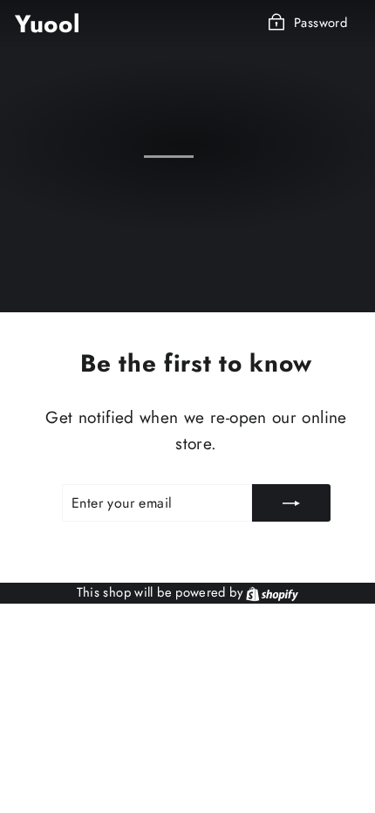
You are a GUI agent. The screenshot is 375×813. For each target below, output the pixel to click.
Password (320, 22)
